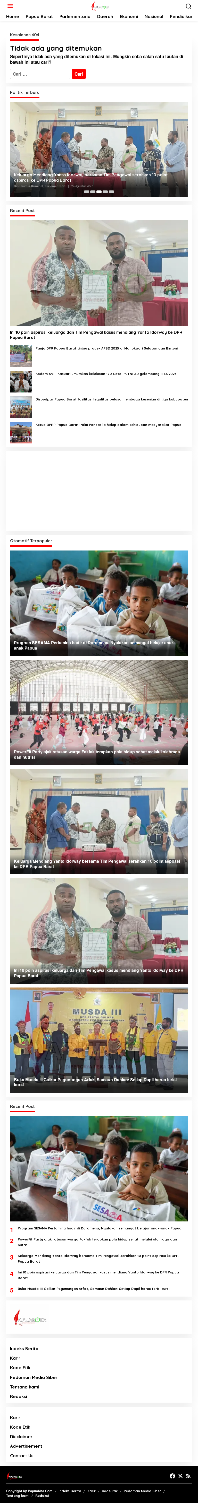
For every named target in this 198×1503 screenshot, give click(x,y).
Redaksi (18, 1396)
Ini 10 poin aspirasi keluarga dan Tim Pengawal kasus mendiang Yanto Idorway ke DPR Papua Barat (96, 335)
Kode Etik (20, 1367)
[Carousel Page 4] (105, 191)
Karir (15, 1358)
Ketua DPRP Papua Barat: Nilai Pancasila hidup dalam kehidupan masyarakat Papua (109, 425)
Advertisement (26, 1446)
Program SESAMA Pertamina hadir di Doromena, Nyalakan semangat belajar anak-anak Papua (100, 1228)
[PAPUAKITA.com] (100, 5)
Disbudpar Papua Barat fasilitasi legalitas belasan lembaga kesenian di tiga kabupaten (112, 399)
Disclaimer (21, 1436)
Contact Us (22, 1455)
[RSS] (188, 1476)
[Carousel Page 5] (111, 191)
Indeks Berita (24, 1348)
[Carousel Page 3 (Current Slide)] (99, 191)
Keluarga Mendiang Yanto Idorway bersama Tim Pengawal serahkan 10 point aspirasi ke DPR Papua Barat (91, 177)
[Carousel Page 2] (92, 191)
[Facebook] (172, 1476)
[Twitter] (180, 1476)
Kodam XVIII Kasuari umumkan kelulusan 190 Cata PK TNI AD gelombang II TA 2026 (106, 374)
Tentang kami (24, 1387)
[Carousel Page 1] (86, 191)
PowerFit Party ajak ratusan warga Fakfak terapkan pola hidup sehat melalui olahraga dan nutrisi (97, 1242)
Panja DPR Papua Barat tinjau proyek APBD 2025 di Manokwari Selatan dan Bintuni (107, 348)
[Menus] (10, 6)
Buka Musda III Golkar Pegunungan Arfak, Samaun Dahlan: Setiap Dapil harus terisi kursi (93, 1289)
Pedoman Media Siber (33, 1377)
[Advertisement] (99, 491)
